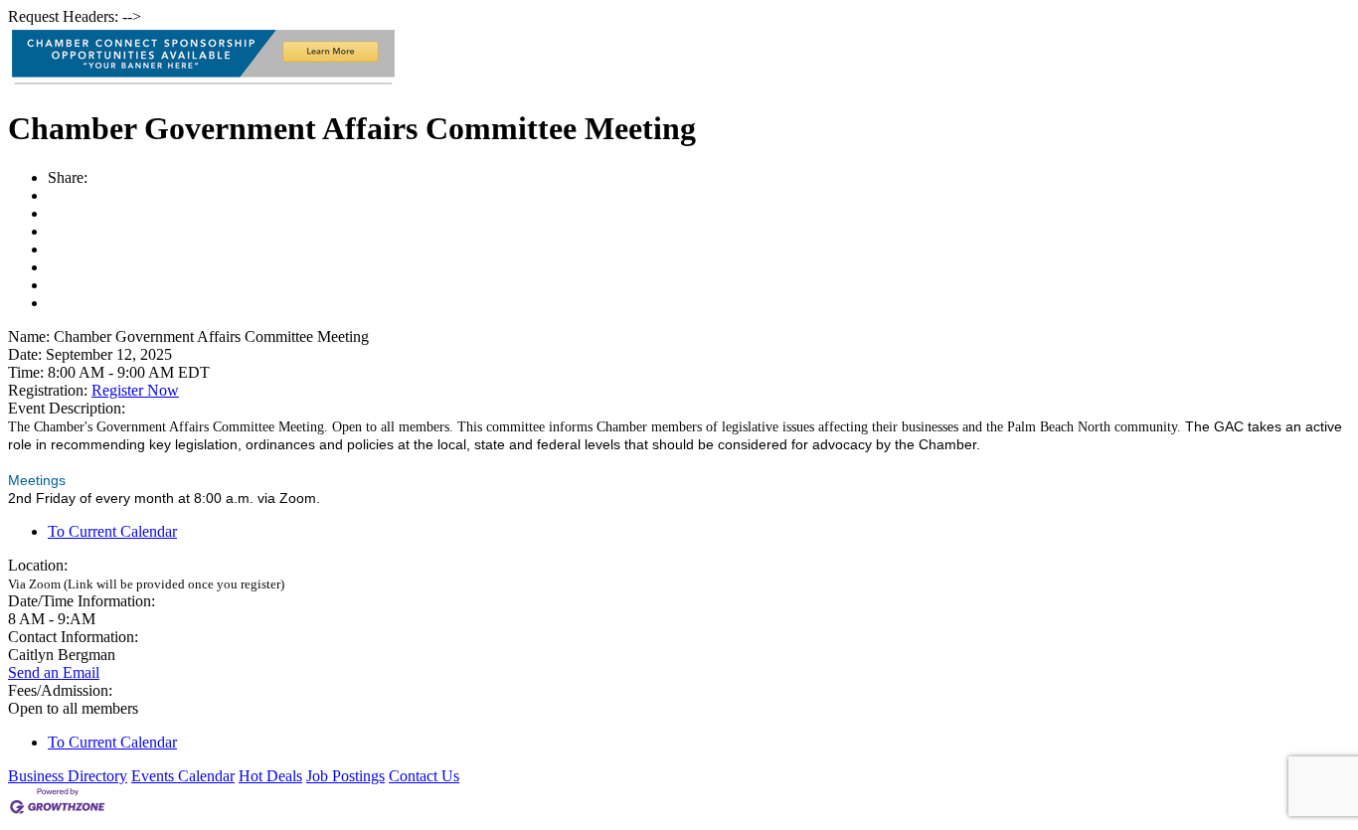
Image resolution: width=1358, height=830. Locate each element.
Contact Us (424, 775)
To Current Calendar (112, 531)
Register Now (135, 390)
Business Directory (67, 775)
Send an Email (53, 672)
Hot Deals (270, 775)
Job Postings (345, 775)
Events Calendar (183, 775)
